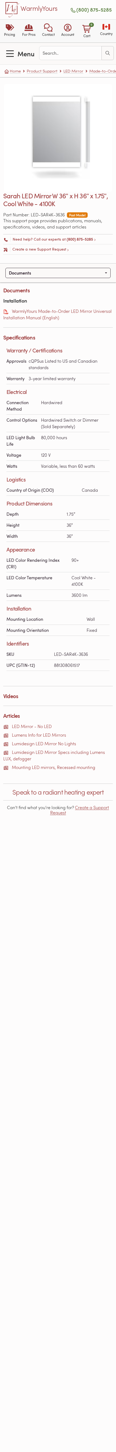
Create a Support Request (79, 810)
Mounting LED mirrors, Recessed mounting (53, 767)
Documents (20, 273)
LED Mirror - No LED (32, 726)
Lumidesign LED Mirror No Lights (44, 743)
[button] (48, 31)
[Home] (12, 9)
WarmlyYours (39, 8)
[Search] (107, 53)
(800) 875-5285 (94, 9)
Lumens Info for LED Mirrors (39, 735)
